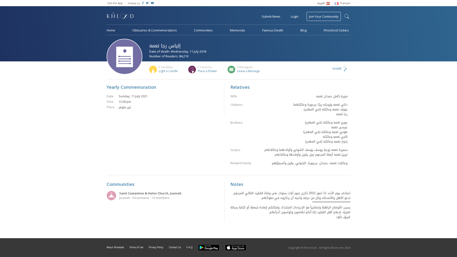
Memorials (237, 30)
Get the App (115, 3)
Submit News (271, 16)
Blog (303, 30)
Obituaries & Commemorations (154, 30)
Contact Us (175, 247)
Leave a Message (248, 71)
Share (337, 68)
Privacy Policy (156, 247)
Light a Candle (168, 71)
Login (294, 16)
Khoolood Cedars (336, 30)
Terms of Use (136, 247)
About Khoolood (115, 247)
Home (111, 30)
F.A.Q (189, 247)
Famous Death (272, 30)
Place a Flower (207, 71)
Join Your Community (323, 16)
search (346, 16)
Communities (203, 30)
